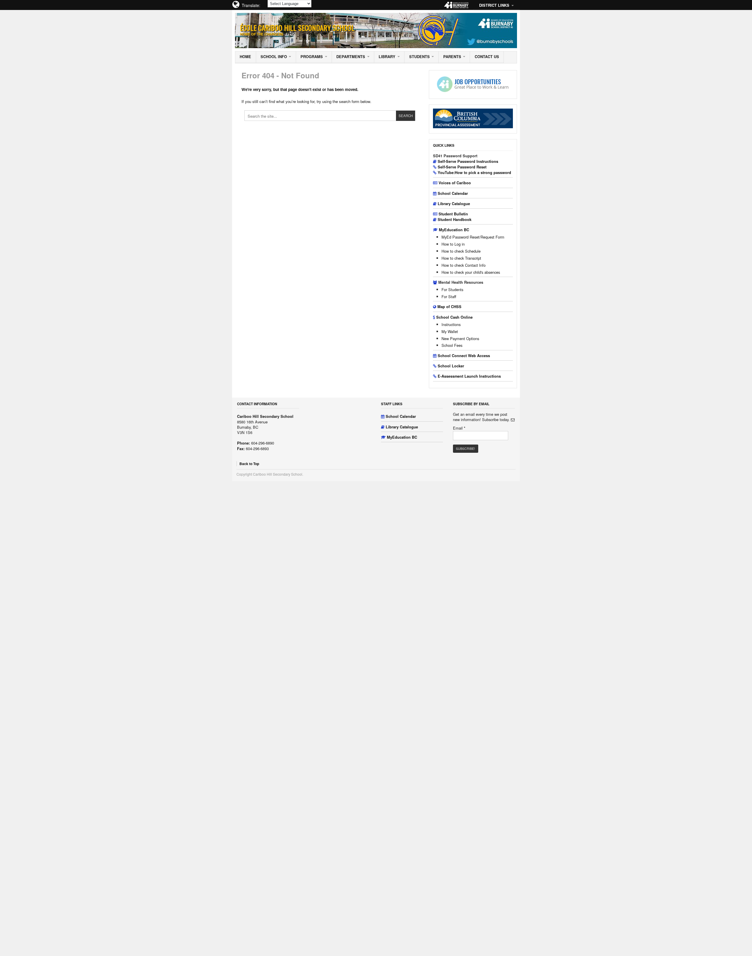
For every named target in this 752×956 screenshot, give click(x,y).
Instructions (451, 324)
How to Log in (453, 244)
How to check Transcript (461, 258)
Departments (350, 56)
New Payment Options (460, 338)
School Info (274, 56)
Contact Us (487, 56)
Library (387, 56)
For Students (452, 289)
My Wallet (450, 331)
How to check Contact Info (464, 265)
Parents (452, 56)
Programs (312, 56)
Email (459, 428)
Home (245, 56)
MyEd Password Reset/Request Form (473, 237)
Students (419, 56)
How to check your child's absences (471, 272)
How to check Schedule (461, 251)
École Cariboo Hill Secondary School (297, 27)
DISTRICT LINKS (494, 5)
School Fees (452, 345)
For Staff (449, 296)
